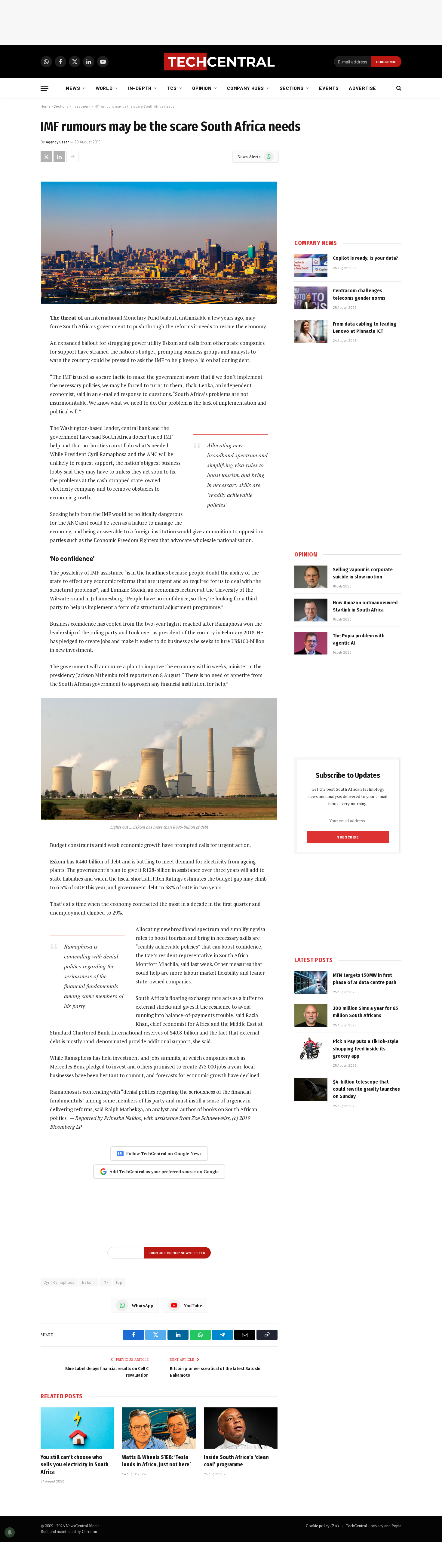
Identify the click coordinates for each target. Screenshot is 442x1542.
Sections (292, 88)
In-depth (140, 88)
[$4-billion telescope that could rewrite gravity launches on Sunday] (310, 1089)
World (104, 88)
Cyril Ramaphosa (59, 1282)
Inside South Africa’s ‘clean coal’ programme (236, 1461)
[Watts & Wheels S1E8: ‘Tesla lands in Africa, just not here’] (159, 1428)
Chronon (89, 1531)
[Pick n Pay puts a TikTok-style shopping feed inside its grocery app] (310, 1048)
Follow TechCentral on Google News (163, 1153)
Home (46, 106)
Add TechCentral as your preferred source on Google (164, 1171)
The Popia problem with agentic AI (359, 639)
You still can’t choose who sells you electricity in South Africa (75, 1464)
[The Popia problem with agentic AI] (310, 643)
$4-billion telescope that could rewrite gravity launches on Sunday (366, 1089)
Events (329, 88)
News (73, 88)
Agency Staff (57, 141)
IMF (106, 1282)
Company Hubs (245, 88)
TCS (172, 88)
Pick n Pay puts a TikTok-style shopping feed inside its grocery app (365, 1048)
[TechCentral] (221, 61)
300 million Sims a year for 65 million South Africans (365, 1012)
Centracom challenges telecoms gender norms (359, 294)
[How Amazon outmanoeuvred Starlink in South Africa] (310, 610)
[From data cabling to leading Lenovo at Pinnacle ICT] (310, 331)
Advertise (362, 88)
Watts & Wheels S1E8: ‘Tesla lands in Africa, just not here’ (156, 1461)
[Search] (398, 88)
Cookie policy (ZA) (322, 1525)
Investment (81, 106)
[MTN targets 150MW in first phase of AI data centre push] (310, 982)
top (119, 1282)
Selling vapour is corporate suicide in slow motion (363, 573)
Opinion (201, 88)
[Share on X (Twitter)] (46, 156)
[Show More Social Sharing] (72, 156)
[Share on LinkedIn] (59, 156)
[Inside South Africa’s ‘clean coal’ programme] (241, 1428)
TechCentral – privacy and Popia (373, 1525)
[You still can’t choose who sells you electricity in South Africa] (77, 1428)
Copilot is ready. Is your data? (365, 258)
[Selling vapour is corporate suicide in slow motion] (310, 577)
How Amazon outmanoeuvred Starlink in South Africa (365, 606)
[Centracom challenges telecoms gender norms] (310, 298)
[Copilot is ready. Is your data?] (310, 265)
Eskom (88, 1282)
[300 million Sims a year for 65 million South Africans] (310, 1015)
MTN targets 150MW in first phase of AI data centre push (364, 979)
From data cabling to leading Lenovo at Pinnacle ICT (364, 327)
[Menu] (44, 88)
